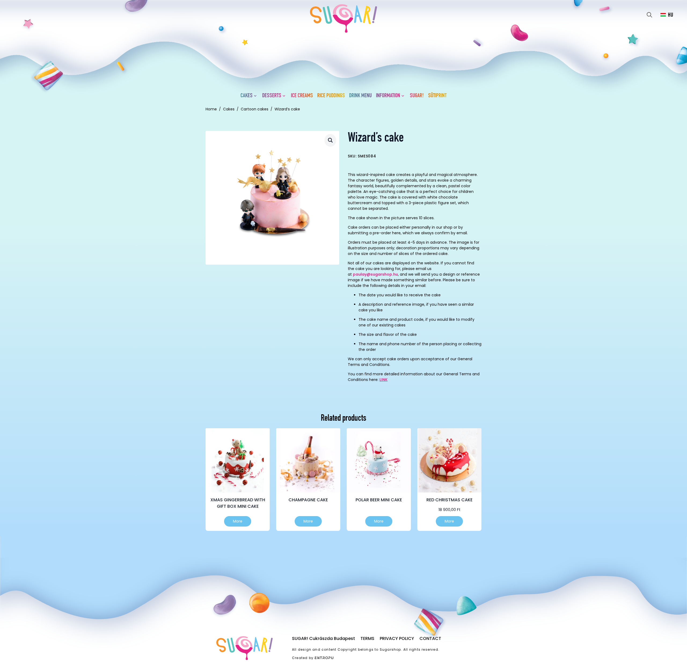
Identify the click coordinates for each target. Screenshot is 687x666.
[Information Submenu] (404, 96)
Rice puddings (331, 96)
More (237, 521)
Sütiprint (437, 96)
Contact (430, 638)
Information (388, 96)
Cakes (246, 96)
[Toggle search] (649, 14)
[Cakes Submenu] (256, 96)
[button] (330, 140)
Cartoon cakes (254, 109)
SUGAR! (417, 96)
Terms (367, 638)
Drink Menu (360, 96)
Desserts (271, 96)
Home (211, 109)
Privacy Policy (397, 638)
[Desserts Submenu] (285, 96)
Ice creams (302, 96)
